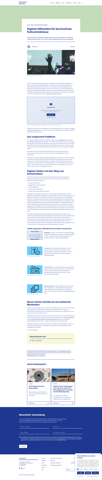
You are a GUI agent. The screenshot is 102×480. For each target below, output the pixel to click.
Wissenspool (68, 2)
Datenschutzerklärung (55, 462)
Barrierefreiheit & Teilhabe (41, 24)
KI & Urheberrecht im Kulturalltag (36, 387)
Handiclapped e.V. (62, 140)
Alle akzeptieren (95, 473)
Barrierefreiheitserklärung (56, 465)
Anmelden (23, 446)
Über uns (52, 2)
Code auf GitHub (64, 237)
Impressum (52, 460)
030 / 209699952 (22, 464)
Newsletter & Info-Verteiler (56, 458)
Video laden (51, 114)
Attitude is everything (50, 157)
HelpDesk (58, 2)
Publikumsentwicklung (64, 351)
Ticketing (42, 355)
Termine (74, 2)
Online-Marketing (52, 351)
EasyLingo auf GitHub (49, 255)
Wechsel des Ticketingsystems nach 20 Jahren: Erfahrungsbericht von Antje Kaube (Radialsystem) (63, 389)
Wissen (32, 24)
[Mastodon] (19, 468)
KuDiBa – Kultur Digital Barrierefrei (53, 93)
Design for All (31, 351)
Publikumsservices (32, 355)
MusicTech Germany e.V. (36, 141)
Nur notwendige (80, 473)
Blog (79, 2)
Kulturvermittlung (41, 351)
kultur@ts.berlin (22, 465)
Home (28, 24)
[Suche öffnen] (82, 3)
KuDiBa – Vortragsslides (36, 340)
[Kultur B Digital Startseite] (23, 3)
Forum (62, 2)
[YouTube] (21, 468)
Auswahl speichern (88, 473)
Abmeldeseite (60, 440)
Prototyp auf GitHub (54, 274)
